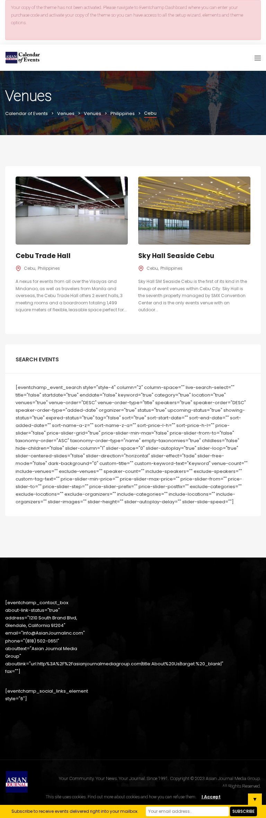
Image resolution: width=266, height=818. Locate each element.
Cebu (29, 268)
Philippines (49, 268)
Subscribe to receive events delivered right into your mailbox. (75, 811)
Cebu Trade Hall (43, 255)
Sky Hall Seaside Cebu (176, 255)
